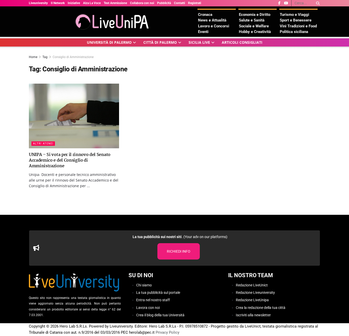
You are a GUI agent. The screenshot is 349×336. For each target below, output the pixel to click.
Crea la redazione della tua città (260, 308)
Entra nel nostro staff (153, 300)
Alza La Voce (92, 3)
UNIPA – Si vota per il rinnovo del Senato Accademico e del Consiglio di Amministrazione (69, 160)
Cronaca (205, 14)
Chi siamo (144, 285)
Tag (45, 57)
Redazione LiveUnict (252, 285)
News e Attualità (212, 20)
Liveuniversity (38, 3)
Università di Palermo (109, 42)
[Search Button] (316, 3)
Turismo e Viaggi (294, 14)
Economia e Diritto (254, 14)
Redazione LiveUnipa (252, 300)
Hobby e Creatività (255, 31)
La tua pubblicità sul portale (158, 292)
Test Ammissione (115, 3)
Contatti (179, 3)
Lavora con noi (148, 308)
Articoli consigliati (242, 42)
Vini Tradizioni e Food (298, 26)
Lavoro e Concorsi (213, 26)
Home (33, 57)
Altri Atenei (43, 143)
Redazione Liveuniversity (255, 292)
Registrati (194, 3)
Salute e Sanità (251, 20)
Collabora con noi (142, 3)
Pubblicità (164, 3)
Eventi (203, 31)
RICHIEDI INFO (178, 251)
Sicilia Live (199, 42)
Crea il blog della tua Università (160, 315)
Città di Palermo (160, 42)
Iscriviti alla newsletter (253, 315)
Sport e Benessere (295, 20)
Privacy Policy (167, 332)
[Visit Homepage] (113, 22)
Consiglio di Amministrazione (73, 57)
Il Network (58, 3)
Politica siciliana (294, 31)
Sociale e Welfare (254, 26)
